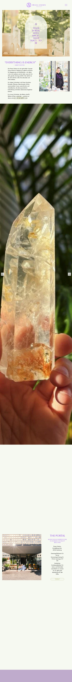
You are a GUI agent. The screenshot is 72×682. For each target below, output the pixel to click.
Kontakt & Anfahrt (57, 579)
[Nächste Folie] (69, 274)
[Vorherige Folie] (2, 274)
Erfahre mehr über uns (20, 98)
